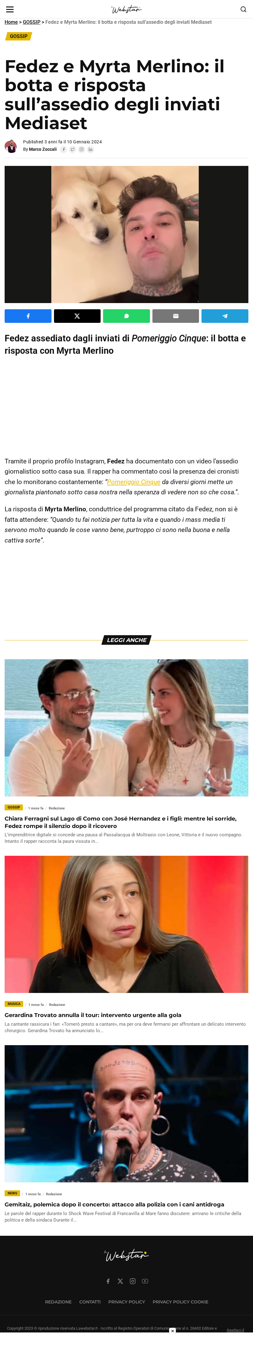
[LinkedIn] (90, 149)
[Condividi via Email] (175, 316)
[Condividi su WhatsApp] (126, 316)
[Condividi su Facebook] (28, 316)
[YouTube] (145, 1281)
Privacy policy (126, 1302)
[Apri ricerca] (243, 9)
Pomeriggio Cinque (133, 482)
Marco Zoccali (43, 149)
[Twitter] (72, 149)
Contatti (90, 1302)
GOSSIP (31, 22)
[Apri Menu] (10, 9)
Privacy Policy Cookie (180, 1302)
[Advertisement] (126, 406)
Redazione (58, 1302)
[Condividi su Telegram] (224, 316)
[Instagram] (81, 149)
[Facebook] (63, 149)
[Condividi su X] (77, 316)
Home (11, 22)
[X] (120, 1281)
